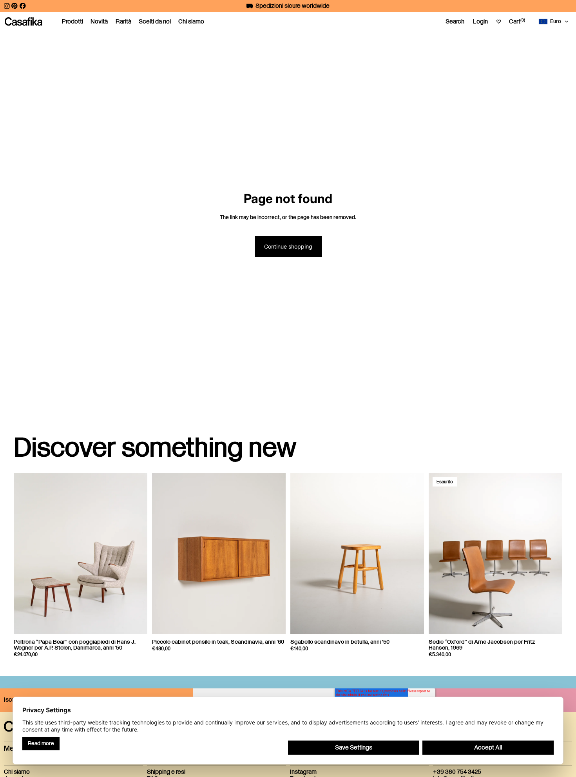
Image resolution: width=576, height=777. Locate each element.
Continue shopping (288, 246)
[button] (555, 21)
